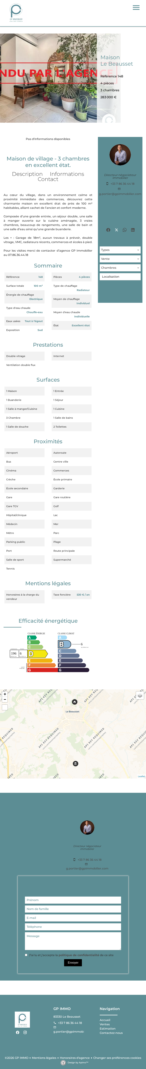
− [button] (5, 699)
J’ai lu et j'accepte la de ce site (71, 955)
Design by (77, 1062)
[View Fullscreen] (4, 707)
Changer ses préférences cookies (117, 1058)
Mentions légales (44, 1058)
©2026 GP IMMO (16, 1058)
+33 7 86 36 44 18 (122, 183)
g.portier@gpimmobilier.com (120, 194)
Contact (48, 179)
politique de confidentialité (79, 955)
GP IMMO (62, 1009)
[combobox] (120, 250)
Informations (67, 174)
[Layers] (140, 695)
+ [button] (5, 694)
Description (27, 174)
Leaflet (141, 776)
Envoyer (73, 962)
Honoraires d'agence (75, 1058)
